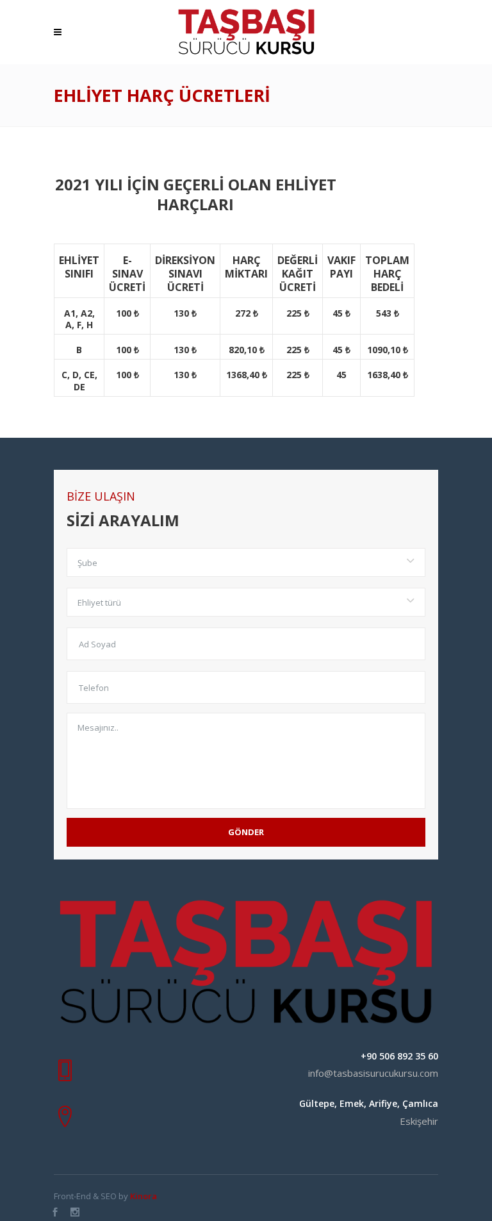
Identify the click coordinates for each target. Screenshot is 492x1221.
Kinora (143, 1196)
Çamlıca (420, 1103)
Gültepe (316, 1103)
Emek (352, 1103)
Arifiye (383, 1103)
